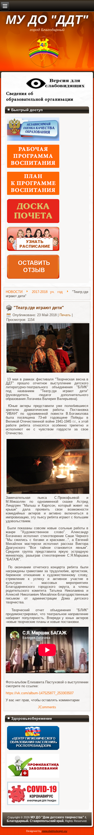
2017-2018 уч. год (47, 292)
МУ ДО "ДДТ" (47, 20)
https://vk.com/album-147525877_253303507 (40, 693)
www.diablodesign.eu (54, 831)
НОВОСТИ (14, 292)
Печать (65, 315)
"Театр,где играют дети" (39, 307)
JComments (47, 707)
